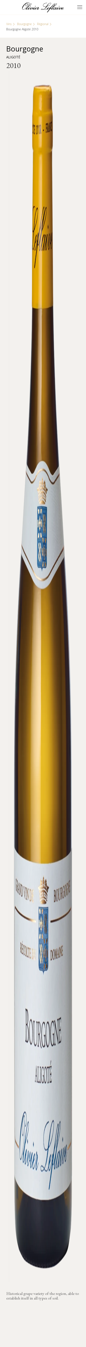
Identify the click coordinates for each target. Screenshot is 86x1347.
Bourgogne (24, 24)
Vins (9, 24)
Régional (42, 24)
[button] (80, 7)
